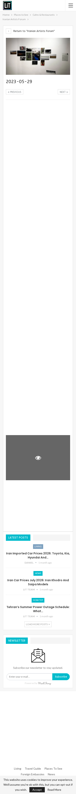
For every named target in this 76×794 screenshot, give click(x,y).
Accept (37, 789)
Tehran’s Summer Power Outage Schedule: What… (38, 609)
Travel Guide (33, 768)
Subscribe (61, 676)
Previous (15, 92)
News (38, 573)
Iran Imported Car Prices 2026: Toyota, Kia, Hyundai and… (38, 555)
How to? (38, 600)
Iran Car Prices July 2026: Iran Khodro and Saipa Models (38, 582)
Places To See (53, 768)
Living (38, 546)
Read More (54, 789)
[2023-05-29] (38, 125)
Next (63, 92)
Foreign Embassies (32, 774)
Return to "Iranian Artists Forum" (34, 31)
